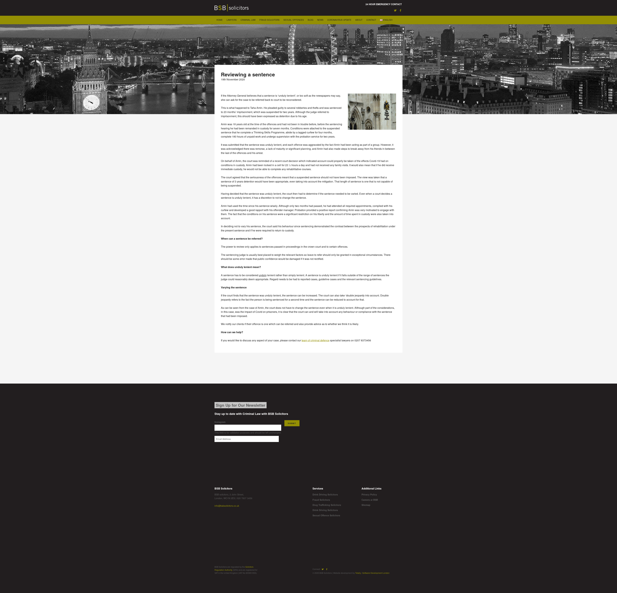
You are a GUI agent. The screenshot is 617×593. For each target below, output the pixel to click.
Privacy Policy (369, 494)
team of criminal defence (315, 340)
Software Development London (375, 572)
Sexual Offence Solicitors (326, 515)
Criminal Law (248, 19)
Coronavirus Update (339, 19)
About (358, 19)
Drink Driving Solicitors (325, 494)
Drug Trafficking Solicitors (327, 504)
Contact (371, 19)
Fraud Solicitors (269, 19)
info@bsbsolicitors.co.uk (227, 505)
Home (219, 19)
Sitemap (366, 504)
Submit (292, 423)
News (320, 19)
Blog (310, 19)
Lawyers (232, 19)
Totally (358, 572)
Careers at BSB (370, 499)
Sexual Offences (293, 19)
